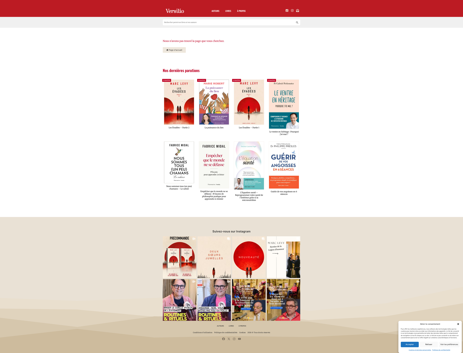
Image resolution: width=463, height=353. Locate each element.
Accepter (410, 344)
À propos (241, 10)
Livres (228, 10)
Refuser (428, 344)
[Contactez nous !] (297, 10)
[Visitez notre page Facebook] (287, 10)
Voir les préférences (449, 344)
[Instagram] (234, 338)
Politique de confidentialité (441, 350)
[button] (458, 324)
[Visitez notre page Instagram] (292, 10)
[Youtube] (239, 338)
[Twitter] (228, 338)
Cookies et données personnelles (420, 350)
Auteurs (215, 10)
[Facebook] (223, 338)
